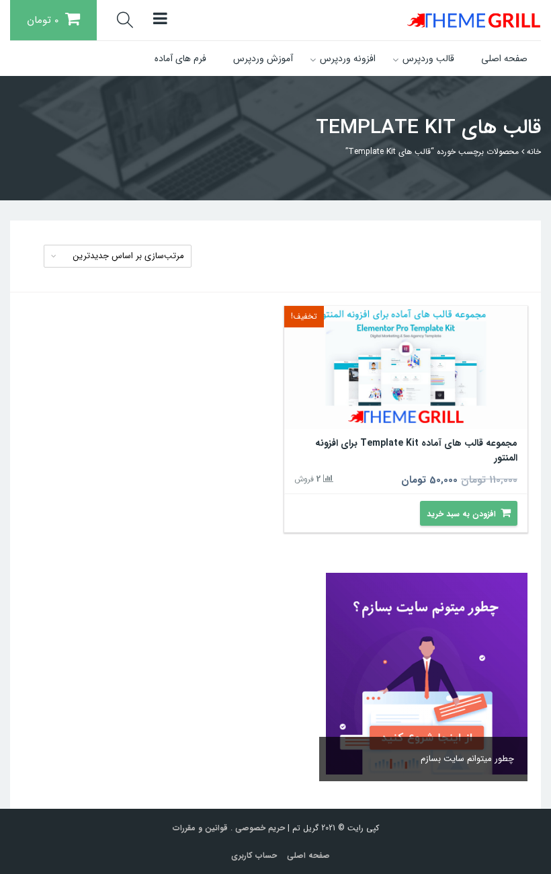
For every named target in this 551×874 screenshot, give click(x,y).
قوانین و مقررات (200, 828)
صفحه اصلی (504, 58)
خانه (534, 151)
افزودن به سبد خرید (461, 514)
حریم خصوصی (260, 828)
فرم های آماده (180, 58)
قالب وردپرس (428, 58)
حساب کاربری (254, 855)
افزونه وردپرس (348, 58)
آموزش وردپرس (263, 58)
